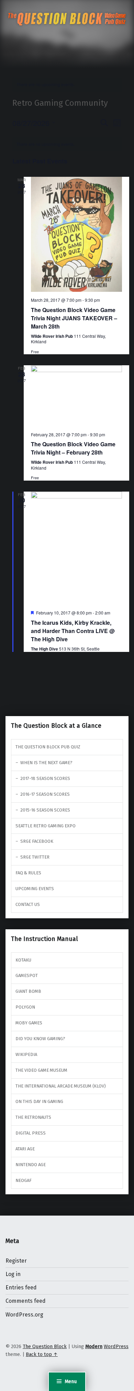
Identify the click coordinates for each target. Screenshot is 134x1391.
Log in (13, 1274)
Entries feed (21, 1287)
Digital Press (30, 1133)
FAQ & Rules (28, 872)
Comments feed (25, 1301)
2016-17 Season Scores (45, 794)
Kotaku (23, 960)
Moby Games (28, 1022)
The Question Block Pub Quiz (47, 746)
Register (16, 1260)
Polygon (25, 1007)
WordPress (116, 1346)
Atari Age (25, 1148)
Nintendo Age (30, 1164)
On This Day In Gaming (39, 1101)
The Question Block (45, 1346)
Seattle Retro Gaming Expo (45, 825)
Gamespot (26, 975)
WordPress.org (24, 1314)
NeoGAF (23, 1180)
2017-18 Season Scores (45, 778)
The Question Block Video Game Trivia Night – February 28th (73, 448)
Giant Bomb (28, 991)
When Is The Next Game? (46, 762)
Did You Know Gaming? (40, 1038)
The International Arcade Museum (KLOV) (60, 1086)
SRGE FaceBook (36, 841)
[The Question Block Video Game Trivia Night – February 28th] (76, 395)
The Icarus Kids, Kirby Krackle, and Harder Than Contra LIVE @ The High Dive (73, 631)
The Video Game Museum (41, 1070)
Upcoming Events (34, 888)
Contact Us (27, 904)
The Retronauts (33, 1117)
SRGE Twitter (34, 857)
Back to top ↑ (42, 1354)
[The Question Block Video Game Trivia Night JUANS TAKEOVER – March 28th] (76, 234)
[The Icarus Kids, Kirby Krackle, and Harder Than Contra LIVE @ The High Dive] (76, 548)
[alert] (67, 85)
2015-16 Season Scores (45, 810)
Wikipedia (26, 1054)
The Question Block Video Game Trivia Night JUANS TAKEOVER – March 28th (74, 318)
